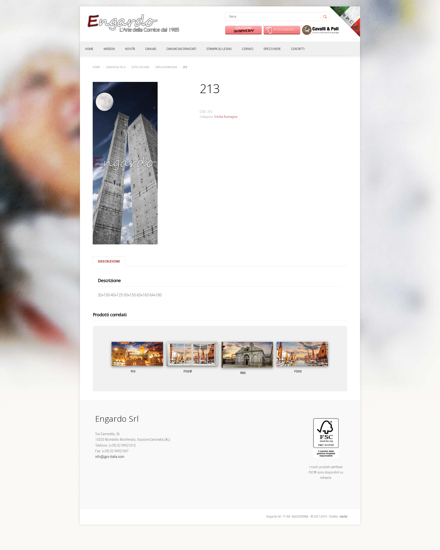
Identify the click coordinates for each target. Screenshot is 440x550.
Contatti (298, 49)
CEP (320, 30)
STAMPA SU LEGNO (219, 49)
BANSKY (243, 30)
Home (89, 49)
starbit (343, 516)
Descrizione (109, 261)
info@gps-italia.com (109, 457)
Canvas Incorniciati (181, 49)
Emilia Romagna (166, 67)
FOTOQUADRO (282, 30)
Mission (109, 49)
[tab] (109, 261)
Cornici (247, 49)
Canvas (150, 49)
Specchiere (272, 49)
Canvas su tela (116, 67)
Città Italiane (140, 67)
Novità (130, 49)
